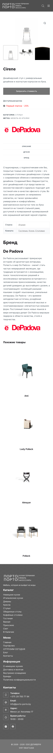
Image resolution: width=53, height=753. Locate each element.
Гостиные (23, 231)
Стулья (19, 115)
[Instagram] (5, 726)
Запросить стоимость (26, 91)
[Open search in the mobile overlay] (43, 6)
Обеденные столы (12, 611)
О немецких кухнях (13, 666)
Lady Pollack (26, 449)
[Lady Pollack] (26, 423)
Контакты (8, 655)
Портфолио (9, 645)
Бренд (26, 158)
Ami (26, 396)
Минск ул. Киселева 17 (21, 711)
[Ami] (26, 370)
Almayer (26, 502)
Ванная (6, 621)
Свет (5, 628)
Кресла (6, 605)
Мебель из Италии (20, 118)
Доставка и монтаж (13, 669)
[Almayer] (26, 477)
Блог (5, 652)
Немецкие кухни (11, 594)
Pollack (26, 556)
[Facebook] (12, 726)
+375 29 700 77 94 (19, 696)
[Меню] (48, 6)
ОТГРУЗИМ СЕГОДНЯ (14, 649)
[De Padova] (22, 129)
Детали (26, 152)
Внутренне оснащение (14, 673)
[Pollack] (26, 530)
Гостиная (8, 618)
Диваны (7, 601)
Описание (26, 146)
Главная (7, 642)
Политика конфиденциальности (19, 679)
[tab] (26, 146)
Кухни (31, 231)
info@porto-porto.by (20, 704)
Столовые (40, 231)
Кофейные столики (13, 615)
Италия (22, 224)
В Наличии (8, 632)
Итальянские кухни (13, 598)
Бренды (7, 676)
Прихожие (8, 625)
